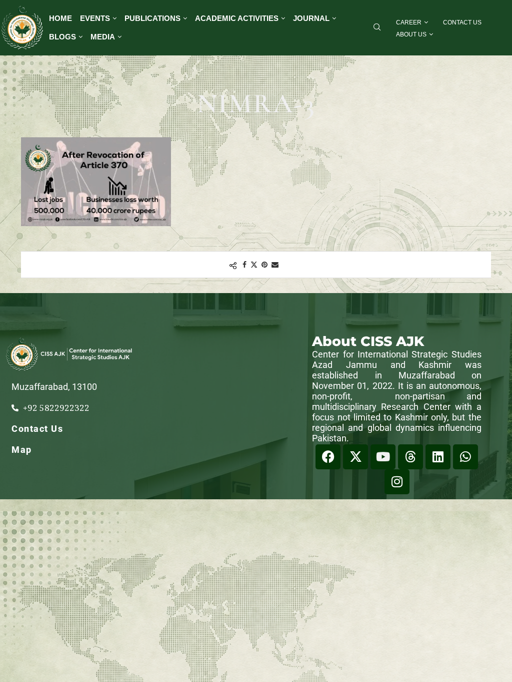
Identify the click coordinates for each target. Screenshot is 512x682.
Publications (152, 18)
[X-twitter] (355, 456)
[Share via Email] (275, 264)
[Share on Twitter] (254, 264)
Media (102, 36)
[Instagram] (397, 481)
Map (22, 449)
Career (409, 22)
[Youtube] (383, 456)
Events (95, 18)
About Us (411, 34)
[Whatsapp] (465, 456)
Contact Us (462, 22)
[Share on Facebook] (244, 264)
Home (60, 18)
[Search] (377, 28)
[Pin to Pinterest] (265, 264)
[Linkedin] (438, 456)
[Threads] (410, 456)
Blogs (62, 36)
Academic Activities (236, 18)
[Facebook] (328, 456)
